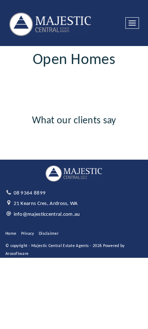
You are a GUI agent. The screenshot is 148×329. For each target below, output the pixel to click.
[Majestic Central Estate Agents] (50, 23)
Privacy (27, 234)
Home (10, 234)
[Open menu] (132, 23)
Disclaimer (49, 234)
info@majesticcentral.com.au (47, 214)
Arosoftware (16, 254)
